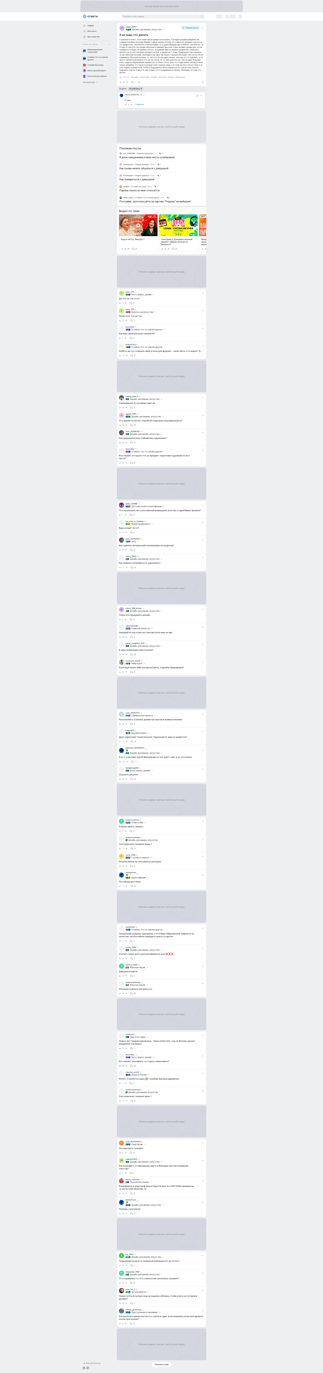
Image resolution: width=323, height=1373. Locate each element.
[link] (138, 233)
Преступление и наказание (144, 1312)
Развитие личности (140, 628)
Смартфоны (137, 1144)
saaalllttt (126, 187)
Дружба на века (139, 733)
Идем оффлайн (138, 878)
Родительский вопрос (145, 153)
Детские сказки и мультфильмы (146, 506)
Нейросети (136, 663)
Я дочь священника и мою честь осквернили (147, 157)
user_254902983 (129, 153)
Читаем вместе (138, 1292)
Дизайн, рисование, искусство (147, 29)
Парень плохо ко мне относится (139, 190)
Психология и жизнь (139, 1182)
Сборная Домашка (142, 164)
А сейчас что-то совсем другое (147, 198)
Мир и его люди (137, 1037)
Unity (133, 541)
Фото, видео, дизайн (141, 294)
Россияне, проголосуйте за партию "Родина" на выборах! (155, 201)
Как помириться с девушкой (136, 179)
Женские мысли (137, 967)
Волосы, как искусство (142, 312)
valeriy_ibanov (128, 198)
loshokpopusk (128, 164)
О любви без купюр (138, 187)
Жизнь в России (139, 1075)
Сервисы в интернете (142, 715)
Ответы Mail (137, 822)
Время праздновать (141, 524)
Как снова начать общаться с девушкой (143, 168)
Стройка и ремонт (140, 858)
